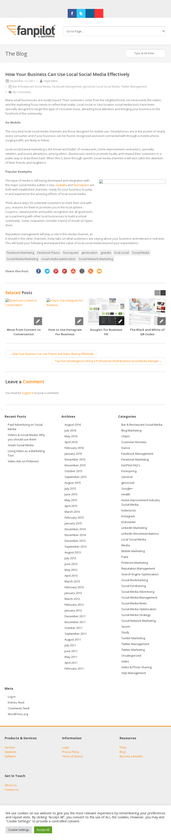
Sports (125, 626)
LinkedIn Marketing (134, 528)
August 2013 (73, 552)
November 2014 (75, 535)
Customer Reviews (134, 442)
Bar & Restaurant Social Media (32, 86)
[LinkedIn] (90, 13)
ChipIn (125, 436)
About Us (10, 785)
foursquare (81, 185)
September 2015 (76, 477)
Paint (124, 557)
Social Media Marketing (22, 259)
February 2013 (74, 587)
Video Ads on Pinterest (24, 461)
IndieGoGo (128, 510)
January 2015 (73, 523)
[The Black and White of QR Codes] (147, 311)
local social (121, 253)
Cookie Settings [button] (18, 830)
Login (65, 747)
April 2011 (71, 663)
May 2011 (71, 657)
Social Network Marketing (96, 259)
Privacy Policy (70, 752)
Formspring (128, 471)
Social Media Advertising (137, 592)
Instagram (128, 516)
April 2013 (71, 576)
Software (10, 756)
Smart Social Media (21, 445)
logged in (28, 393)
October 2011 (73, 628)
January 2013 (73, 593)
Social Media (140, 253)
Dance (125, 448)
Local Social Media (108, 86)
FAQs (123, 747)
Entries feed (16, 702)
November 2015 (75, 465)
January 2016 (73, 454)
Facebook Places (48, 253)
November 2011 (75, 622)
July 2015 (70, 488)
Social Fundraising (133, 586)
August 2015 (73, 483)
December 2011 (75, 616)
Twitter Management (134, 86)
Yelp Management (133, 673)
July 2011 (70, 645)
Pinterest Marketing (134, 563)
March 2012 (72, 599)
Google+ (127, 488)
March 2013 (72, 581)
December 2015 (75, 459)
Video (125, 661)
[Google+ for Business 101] (106, 311)
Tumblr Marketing (133, 638)
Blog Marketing (131, 430)
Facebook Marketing (20, 253)
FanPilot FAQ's (130, 465)
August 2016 (73, 425)
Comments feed (18, 708)
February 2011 (74, 668)
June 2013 (71, 564)
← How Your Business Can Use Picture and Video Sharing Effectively (51, 354)
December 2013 (75, 541)
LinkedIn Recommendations (140, 534)
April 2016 (71, 442)
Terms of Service (72, 756)
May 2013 (71, 570)
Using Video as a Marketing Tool (26, 453)
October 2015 (73, 471)
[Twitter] (81, 13)
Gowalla (61, 185)
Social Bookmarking (134, 580)
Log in (12, 697)
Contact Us (11, 790)
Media (125, 545)
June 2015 (71, 494)
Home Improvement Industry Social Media (140, 502)
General (126, 477)
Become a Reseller (131, 756)
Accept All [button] (43, 830)
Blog (122, 752)
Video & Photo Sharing (136, 667)
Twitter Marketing (133, 650)
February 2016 (74, 448)
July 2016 (70, 430)
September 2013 (76, 547)
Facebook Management (66, 86)
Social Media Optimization (138, 609)
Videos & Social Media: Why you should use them (26, 437)
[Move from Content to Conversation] (23, 311)
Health (125, 494)
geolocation (90, 253)
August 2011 (73, 639)
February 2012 (74, 605)
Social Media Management (139, 597)
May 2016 (71, 436)
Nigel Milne (51, 81)
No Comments (22, 92)
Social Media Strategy (136, 615)
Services (10, 747)
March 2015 (72, 512)
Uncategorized (131, 656)
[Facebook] (72, 13)
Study (125, 632)
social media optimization (58, 259)
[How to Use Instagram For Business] (65, 311)
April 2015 (71, 506)
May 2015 (71, 500)
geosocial (89, 86)
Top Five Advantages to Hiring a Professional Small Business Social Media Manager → (108, 361)
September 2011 (76, 634)
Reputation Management (138, 568)
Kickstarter (128, 522)
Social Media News (134, 603)
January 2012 (73, 610)
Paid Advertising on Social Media (25, 427)
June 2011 (71, 651)
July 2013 (70, 558)
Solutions (10, 752)
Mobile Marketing (133, 551)
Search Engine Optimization (140, 574)
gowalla (106, 253)
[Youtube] (98, 13)
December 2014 (75, 529)
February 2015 (74, 517)
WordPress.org (18, 714)
